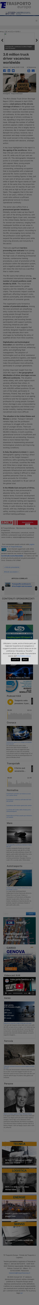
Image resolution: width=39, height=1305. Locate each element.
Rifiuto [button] (25, 659)
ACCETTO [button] (15, 659)
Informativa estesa (24, 656)
